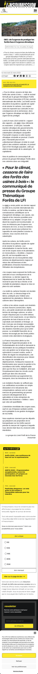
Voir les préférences (19, 667)
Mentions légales (18, 671)
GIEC (18, 123)
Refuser (19, 661)
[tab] (19, 536)
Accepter (19, 655)
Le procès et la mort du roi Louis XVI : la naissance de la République (16, 85)
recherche (4, 12)
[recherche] (4, 10)
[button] (35, 633)
